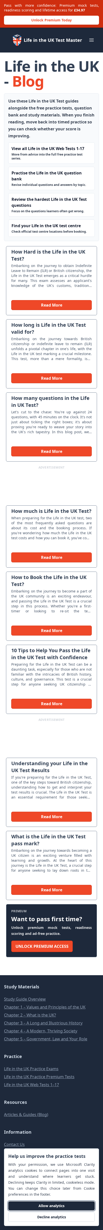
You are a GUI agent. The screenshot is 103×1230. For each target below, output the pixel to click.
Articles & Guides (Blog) (26, 1114)
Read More (51, 305)
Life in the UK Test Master (53, 40)
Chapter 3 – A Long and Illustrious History (43, 1023)
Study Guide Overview (25, 999)
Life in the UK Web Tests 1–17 (31, 1084)
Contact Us (14, 1144)
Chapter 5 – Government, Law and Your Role (45, 1039)
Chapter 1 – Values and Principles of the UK (45, 1007)
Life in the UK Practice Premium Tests (39, 1076)
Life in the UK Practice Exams (31, 1068)
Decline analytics (51, 1217)
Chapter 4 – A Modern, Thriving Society (40, 1031)
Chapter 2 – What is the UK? (30, 1015)
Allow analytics (51, 1205)
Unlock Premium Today (51, 20)
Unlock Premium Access (42, 946)
